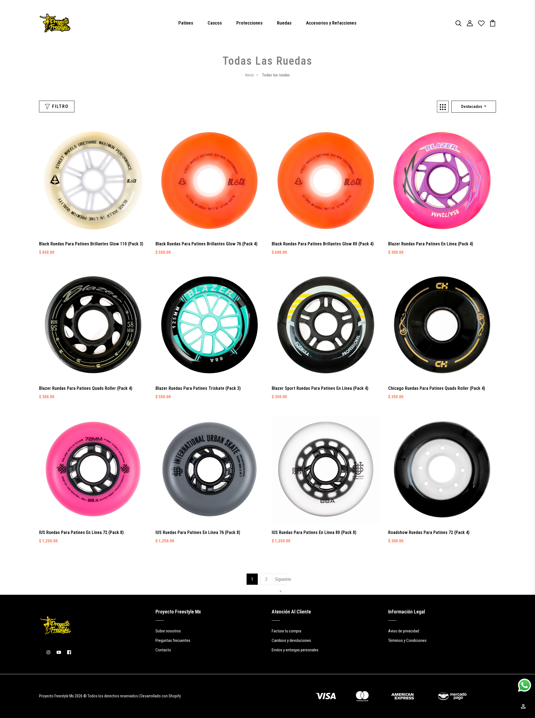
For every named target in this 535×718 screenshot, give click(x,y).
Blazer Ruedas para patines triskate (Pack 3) (198, 388)
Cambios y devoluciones (291, 640)
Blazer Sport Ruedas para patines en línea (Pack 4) (320, 388)
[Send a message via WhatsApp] (524, 685)
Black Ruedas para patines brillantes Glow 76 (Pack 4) (206, 243)
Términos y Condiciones (407, 640)
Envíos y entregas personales (295, 649)
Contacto (163, 649)
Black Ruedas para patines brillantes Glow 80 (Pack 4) (323, 243)
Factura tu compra (286, 631)
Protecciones (249, 23)
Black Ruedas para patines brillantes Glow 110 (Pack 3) (91, 243)
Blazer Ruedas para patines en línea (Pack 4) (430, 243)
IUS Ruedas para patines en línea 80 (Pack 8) (314, 532)
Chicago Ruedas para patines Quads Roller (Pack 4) (436, 388)
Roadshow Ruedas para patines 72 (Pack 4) (429, 532)
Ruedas (284, 23)
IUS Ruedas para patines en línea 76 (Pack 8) (197, 532)
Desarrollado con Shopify (160, 696)
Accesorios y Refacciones (331, 23)
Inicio (249, 75)
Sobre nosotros (168, 631)
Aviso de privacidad (403, 631)
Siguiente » (280, 585)
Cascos (215, 23)
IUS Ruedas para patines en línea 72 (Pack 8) (81, 532)
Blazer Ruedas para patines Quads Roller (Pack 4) (85, 388)
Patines (185, 23)
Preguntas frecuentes (172, 640)
